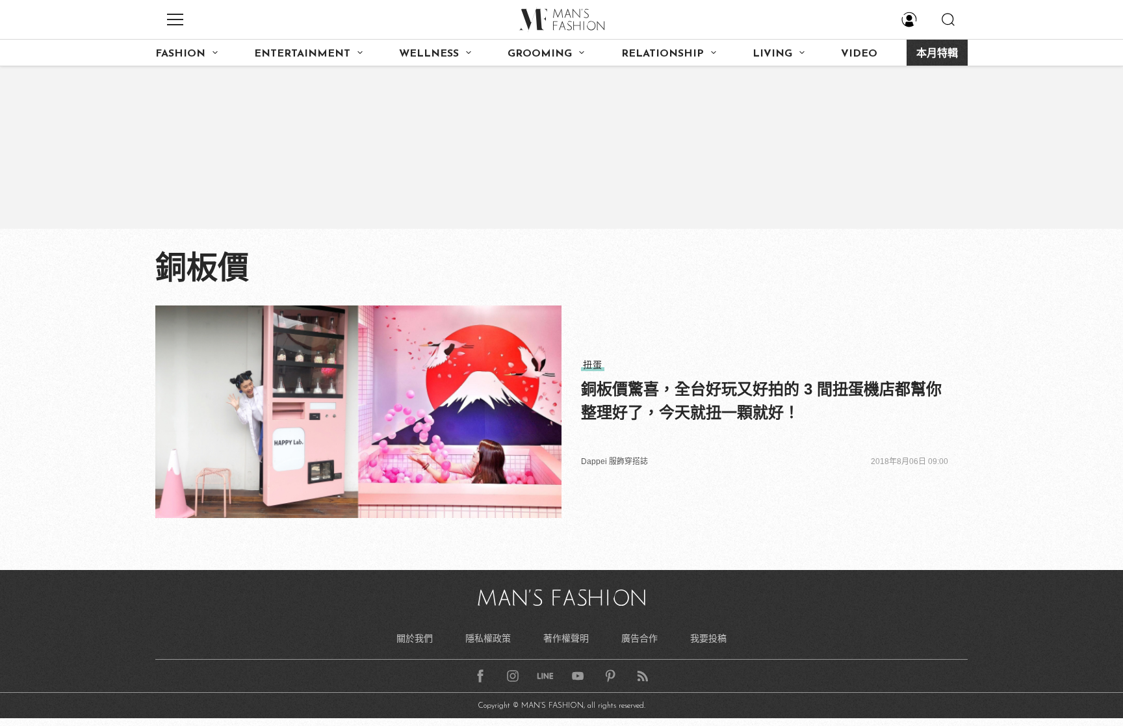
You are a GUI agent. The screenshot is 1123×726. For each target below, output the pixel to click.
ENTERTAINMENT (302, 54)
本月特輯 (937, 54)
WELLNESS (429, 54)
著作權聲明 (566, 638)
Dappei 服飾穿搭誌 (614, 461)
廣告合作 (639, 638)
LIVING (772, 54)
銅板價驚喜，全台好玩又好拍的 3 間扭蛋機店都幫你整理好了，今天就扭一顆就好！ (761, 400)
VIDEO (859, 54)
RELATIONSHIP (662, 54)
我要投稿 (708, 638)
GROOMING (540, 54)
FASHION (180, 54)
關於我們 (414, 638)
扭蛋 (592, 364)
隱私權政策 (488, 638)
